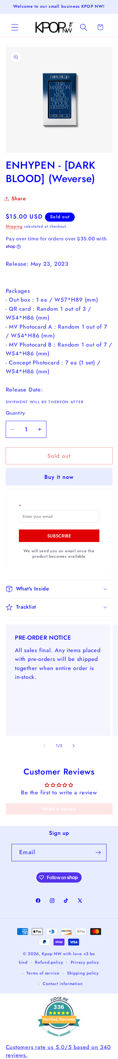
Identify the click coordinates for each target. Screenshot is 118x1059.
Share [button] (18, 198)
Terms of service (43, 973)
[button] (15, 27)
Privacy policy (85, 962)
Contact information (63, 983)
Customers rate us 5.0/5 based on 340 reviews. (58, 1051)
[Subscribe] (98, 852)
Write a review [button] (59, 808)
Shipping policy (83, 973)
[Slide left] (44, 745)
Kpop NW (52, 954)
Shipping (14, 226)
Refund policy (49, 962)
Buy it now (59, 477)
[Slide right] (73, 745)
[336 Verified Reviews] (59, 1039)
